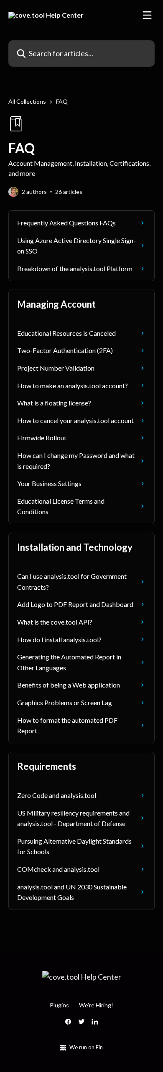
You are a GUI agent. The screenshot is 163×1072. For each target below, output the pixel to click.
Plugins (59, 1005)
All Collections (27, 101)
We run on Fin (86, 1047)
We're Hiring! (96, 1005)
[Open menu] (147, 15)
